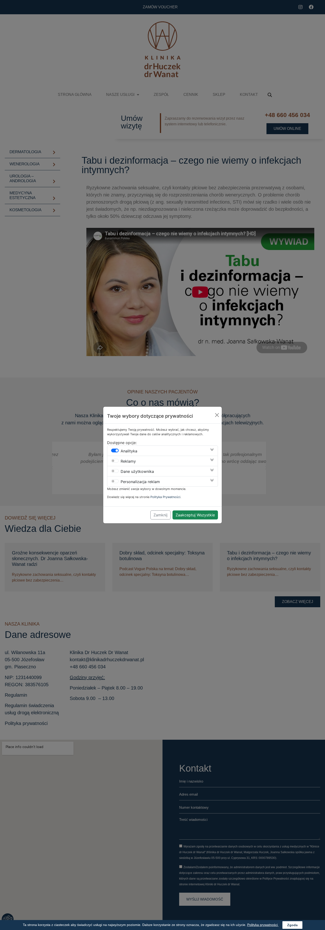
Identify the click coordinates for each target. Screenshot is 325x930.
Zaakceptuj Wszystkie (195, 515)
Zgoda (292, 925)
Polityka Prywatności (165, 497)
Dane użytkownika (137, 471)
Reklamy (128, 461)
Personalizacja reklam (140, 482)
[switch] (115, 450)
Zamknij (160, 515)
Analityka (129, 451)
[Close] (217, 415)
